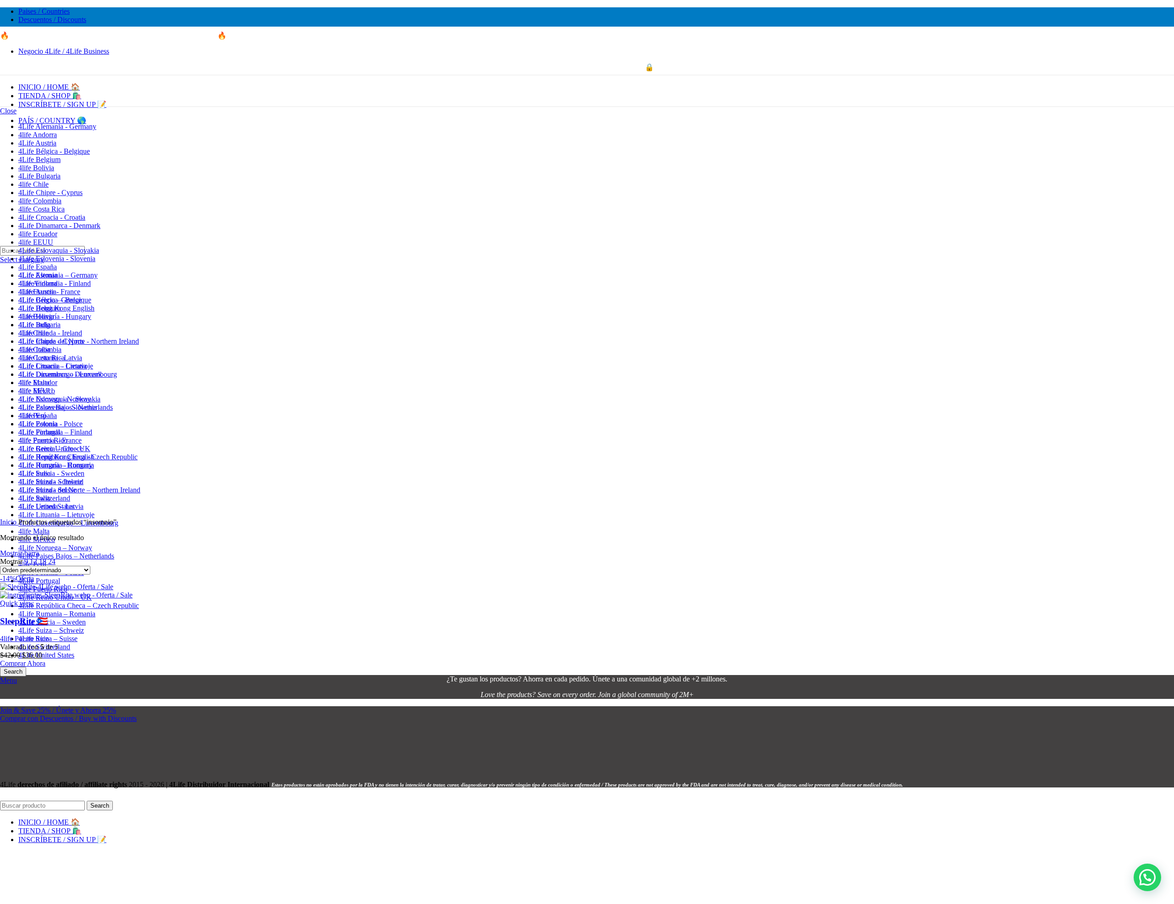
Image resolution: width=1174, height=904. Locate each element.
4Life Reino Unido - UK (54, 448)
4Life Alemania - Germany (57, 126)
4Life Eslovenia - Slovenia (56, 258)
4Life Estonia (37, 275)
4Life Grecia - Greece (50, 300)
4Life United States (46, 655)
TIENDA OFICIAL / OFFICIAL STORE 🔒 (587, 67)
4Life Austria (37, 143)
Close (8, 111)
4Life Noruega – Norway (55, 548)
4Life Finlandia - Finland (54, 283)
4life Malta (34, 531)
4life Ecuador (37, 234)
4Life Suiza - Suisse (47, 490)
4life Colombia (39, 201)
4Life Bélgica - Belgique (54, 151)
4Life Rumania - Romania (56, 465)
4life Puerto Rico (42, 440)
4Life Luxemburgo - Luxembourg (67, 374)
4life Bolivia (36, 168)
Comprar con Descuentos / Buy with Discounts (68, 718)
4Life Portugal (39, 581)
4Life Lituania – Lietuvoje (56, 515)
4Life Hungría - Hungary (54, 316)
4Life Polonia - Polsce (50, 424)
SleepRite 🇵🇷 (24, 621)
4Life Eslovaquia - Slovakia (58, 250)
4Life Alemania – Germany (58, 275)
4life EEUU (35, 242)
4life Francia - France (49, 292)
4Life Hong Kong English (56, 308)
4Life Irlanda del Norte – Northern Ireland (79, 490)
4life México (36, 391)
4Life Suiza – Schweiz (51, 630)
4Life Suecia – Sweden (52, 622)
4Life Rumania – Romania (56, 614)
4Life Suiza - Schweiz (50, 481)
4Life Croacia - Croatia (51, 217)
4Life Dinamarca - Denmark (59, 225)
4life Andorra (37, 135)
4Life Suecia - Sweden (51, 473)
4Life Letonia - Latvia (50, 358)
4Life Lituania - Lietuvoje (55, 366)
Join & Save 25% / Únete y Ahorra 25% (58, 710)
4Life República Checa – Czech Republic (78, 605)
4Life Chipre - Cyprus (50, 192)
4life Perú (32, 415)
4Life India (34, 325)
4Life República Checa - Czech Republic (78, 457)
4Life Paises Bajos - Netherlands (65, 407)
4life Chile (33, 184)
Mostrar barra (19, 553)
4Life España (37, 267)
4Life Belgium (39, 159)
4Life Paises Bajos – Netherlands (66, 556)
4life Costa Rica (41, 209)
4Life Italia (34, 349)
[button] (1147, 877)
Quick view (17, 603)
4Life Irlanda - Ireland (50, 333)
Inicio (9, 522)
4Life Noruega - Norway (54, 399)
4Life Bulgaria (39, 176)
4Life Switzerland (44, 498)
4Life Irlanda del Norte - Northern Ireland (78, 341)
